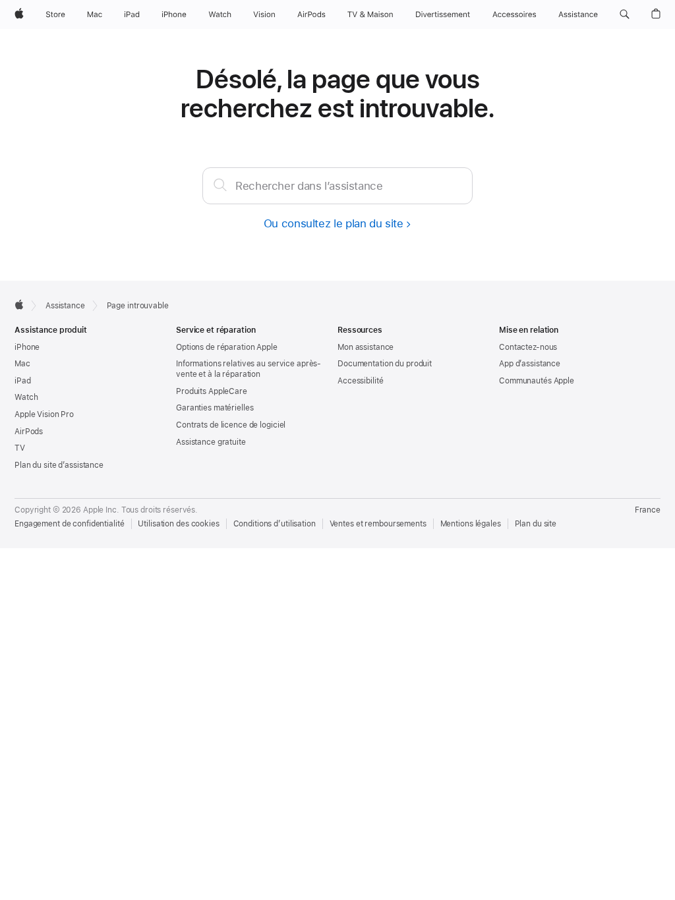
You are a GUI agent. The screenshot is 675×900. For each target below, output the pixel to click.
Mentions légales (470, 523)
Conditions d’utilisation (274, 523)
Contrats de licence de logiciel (230, 425)
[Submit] (220, 184)
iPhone (27, 347)
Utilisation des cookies (178, 523)
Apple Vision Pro (44, 414)
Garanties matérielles (214, 407)
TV (20, 448)
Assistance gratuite (211, 442)
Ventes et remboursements (378, 523)
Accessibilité (360, 380)
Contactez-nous (528, 347)
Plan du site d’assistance (59, 465)
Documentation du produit (385, 363)
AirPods (29, 431)
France (647, 510)
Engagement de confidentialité (70, 523)
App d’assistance (529, 363)
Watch (26, 397)
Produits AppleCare (211, 391)
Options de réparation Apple (227, 347)
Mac (22, 363)
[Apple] (19, 304)
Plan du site (536, 523)
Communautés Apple (536, 380)
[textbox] (337, 185)
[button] (624, 14)
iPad (23, 380)
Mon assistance (366, 347)
